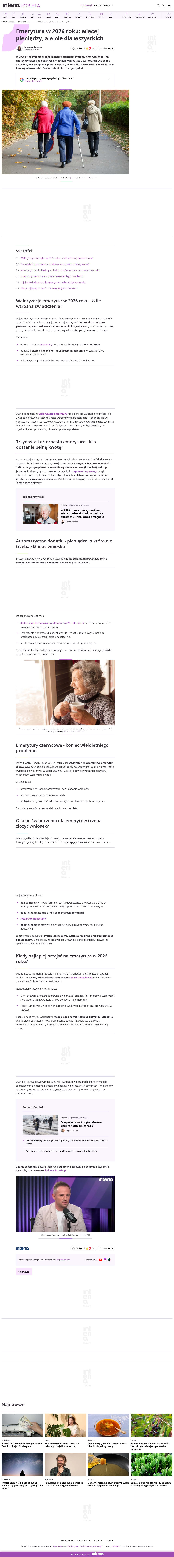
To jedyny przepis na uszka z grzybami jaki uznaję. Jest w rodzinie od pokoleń (61, 1151)
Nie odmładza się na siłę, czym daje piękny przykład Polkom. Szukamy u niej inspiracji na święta (66, 1142)
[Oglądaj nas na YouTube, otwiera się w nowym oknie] (101, 1259)
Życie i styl (22, 22)
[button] (109, 5)
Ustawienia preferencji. (92, 1546)
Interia (4, 22)
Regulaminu (58, 1546)
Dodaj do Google (48, 81)
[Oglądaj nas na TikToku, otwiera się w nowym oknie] (109, 1259)
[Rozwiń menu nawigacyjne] (169, 5)
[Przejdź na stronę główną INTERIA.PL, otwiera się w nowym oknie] (11, 5)
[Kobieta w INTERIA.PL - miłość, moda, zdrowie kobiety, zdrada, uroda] (30, 5)
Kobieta (12, 22)
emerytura (23, 1271)
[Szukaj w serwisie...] (158, 5)
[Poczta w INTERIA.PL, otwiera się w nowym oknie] (163, 5)
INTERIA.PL (116, 1546)
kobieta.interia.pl (55, 1170)
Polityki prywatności (75, 1546)
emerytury (46, 344)
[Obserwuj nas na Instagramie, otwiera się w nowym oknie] (105, 1259)
